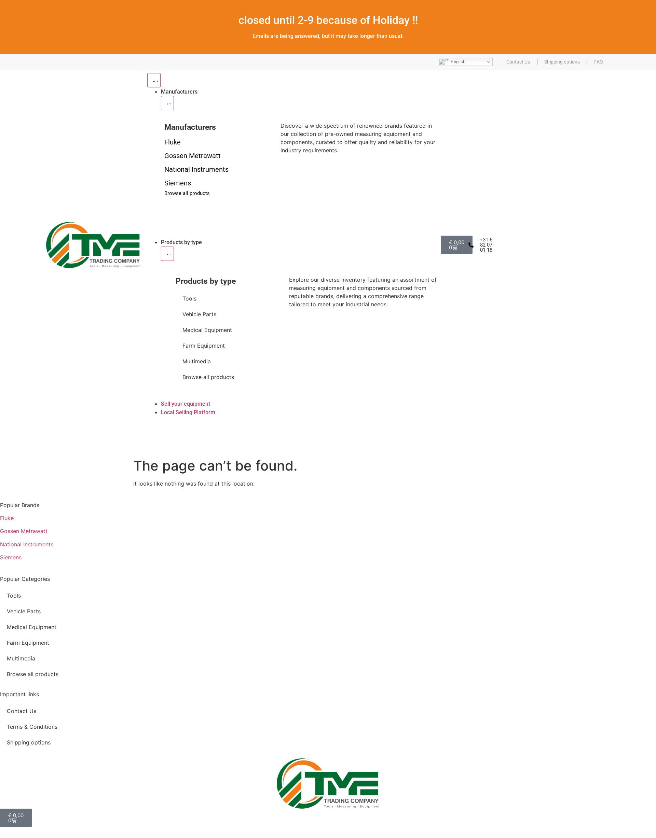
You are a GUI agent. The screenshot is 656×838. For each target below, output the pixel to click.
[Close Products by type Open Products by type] (167, 254)
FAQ (598, 62)
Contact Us (518, 62)
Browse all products (208, 377)
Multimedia (196, 361)
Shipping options (562, 62)
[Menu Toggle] (154, 80)
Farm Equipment (203, 345)
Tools (189, 298)
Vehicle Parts (199, 314)
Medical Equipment (207, 329)
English (457, 61)
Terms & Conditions (32, 726)
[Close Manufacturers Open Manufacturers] (167, 103)
